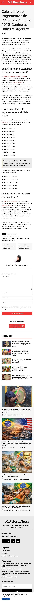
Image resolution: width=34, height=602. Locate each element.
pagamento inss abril (8, 240)
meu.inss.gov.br (7, 205)
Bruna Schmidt (8, 415)
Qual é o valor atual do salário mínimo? (24, 247)
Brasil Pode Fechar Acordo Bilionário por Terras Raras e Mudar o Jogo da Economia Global (20, 352)
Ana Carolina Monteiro (17, 265)
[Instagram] (8, 541)
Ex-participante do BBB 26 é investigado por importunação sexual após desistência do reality (21, 344)
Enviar (16, 591)
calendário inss (21, 238)
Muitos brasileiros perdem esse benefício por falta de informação (21, 360)
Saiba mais (11, 596)
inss (28, 238)
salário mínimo (17, 82)
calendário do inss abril (9, 238)
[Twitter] (15, 326)
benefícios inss (11, 234)
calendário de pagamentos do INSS (14, 76)
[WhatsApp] (23, 326)
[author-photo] (3, 415)
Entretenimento (6, 569)
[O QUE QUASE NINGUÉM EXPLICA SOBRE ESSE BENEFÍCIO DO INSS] (6, 369)
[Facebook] (11, 326)
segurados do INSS (10, 201)
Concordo (5, 599)
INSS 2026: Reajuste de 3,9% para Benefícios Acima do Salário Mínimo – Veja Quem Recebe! (22, 377)
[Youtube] (18, 541)
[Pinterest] (19, 326)
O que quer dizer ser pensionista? (8, 247)
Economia (4, 577)
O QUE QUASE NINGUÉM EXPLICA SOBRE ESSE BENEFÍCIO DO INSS (19, 368)
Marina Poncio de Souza (10, 479)
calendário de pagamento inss (10, 236)
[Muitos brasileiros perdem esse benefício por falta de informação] (6, 361)
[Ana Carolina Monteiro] (17, 258)
